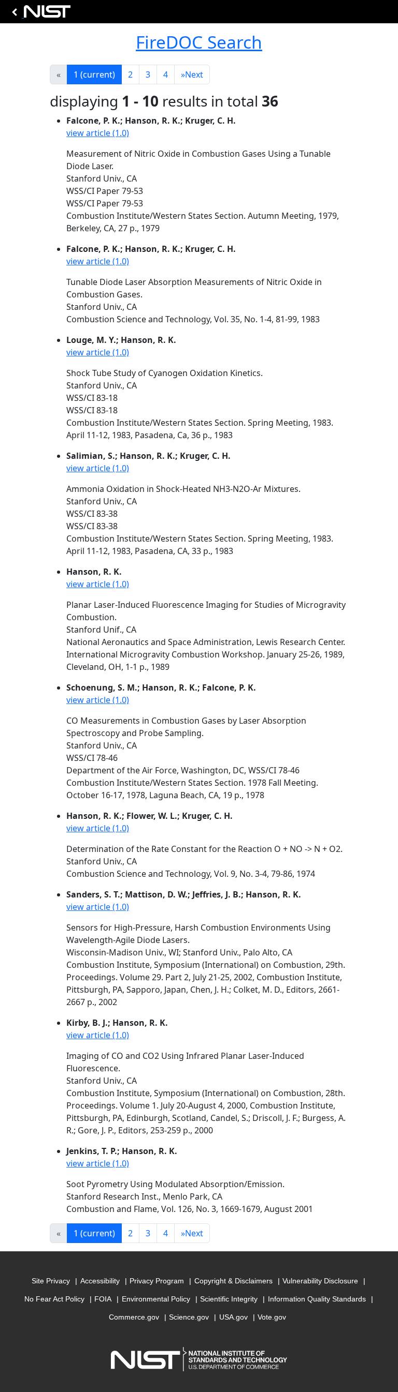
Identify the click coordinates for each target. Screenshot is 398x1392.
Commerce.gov (134, 1317)
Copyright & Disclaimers (233, 1281)
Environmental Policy (156, 1299)
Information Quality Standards (317, 1299)
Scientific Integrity (229, 1299)
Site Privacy (51, 1281)
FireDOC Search (199, 42)
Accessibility (100, 1281)
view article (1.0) (97, 133)
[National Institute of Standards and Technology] (39, 14)
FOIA (102, 1299)
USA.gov (233, 1317)
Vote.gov (272, 1317)
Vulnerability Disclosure (320, 1281)
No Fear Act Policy (54, 1299)
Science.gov (189, 1317)
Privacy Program (157, 1281)
